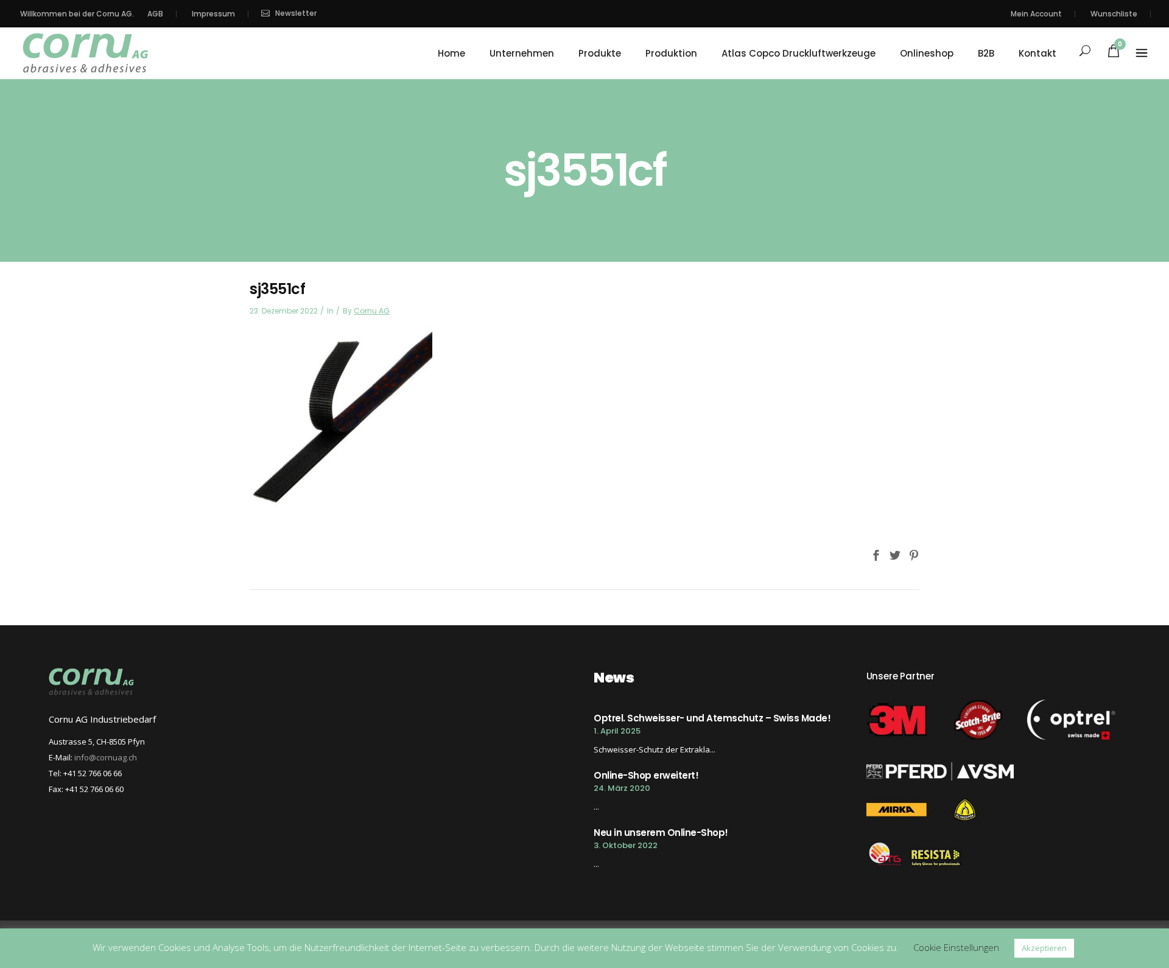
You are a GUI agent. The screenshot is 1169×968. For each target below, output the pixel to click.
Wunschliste (1113, 14)
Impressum (213, 14)
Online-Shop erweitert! (646, 775)
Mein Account (1036, 14)
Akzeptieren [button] (1044, 947)
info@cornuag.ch (105, 757)
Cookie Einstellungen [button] (956, 947)
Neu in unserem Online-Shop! (661, 832)
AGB (155, 14)
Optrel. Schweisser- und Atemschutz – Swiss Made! (712, 718)
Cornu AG (372, 311)
